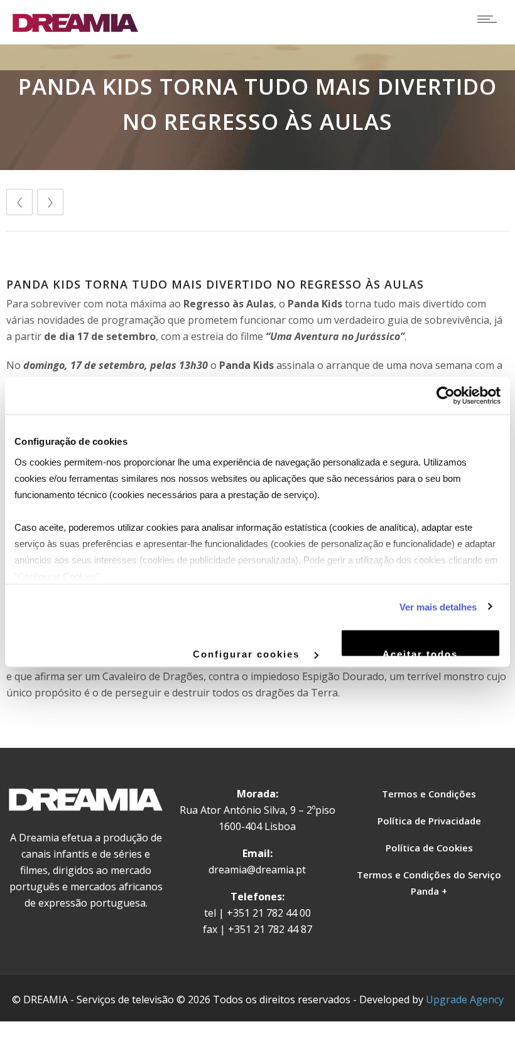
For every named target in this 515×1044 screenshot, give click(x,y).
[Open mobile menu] (489, 18)
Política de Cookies (429, 847)
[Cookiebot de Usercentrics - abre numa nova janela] (446, 395)
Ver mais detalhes (438, 606)
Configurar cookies (248, 653)
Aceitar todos (420, 653)
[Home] (75, 28)
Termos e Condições (429, 793)
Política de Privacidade (429, 820)
